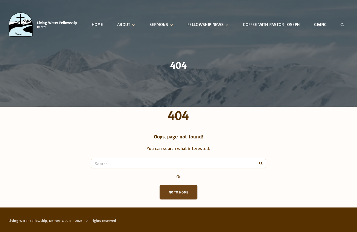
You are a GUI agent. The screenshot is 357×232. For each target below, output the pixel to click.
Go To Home (178, 192)
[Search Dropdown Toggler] (342, 24)
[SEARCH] (261, 163)
